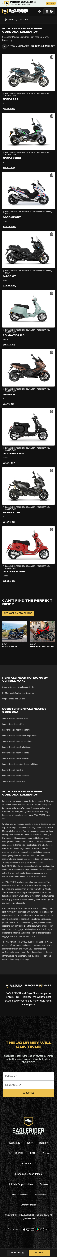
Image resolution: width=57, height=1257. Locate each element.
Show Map (16, 1253)
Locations (14, 1143)
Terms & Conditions (19, 1195)
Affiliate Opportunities (21, 1184)
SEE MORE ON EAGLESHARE (18, 613)
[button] (28, 82)
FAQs (33, 1153)
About (46, 1153)
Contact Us (28, 1164)
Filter (40, 1253)
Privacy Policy (40, 1195)
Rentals (43, 1143)
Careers (44, 1184)
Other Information (28, 1205)
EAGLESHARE (15, 1153)
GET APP (50, 3)
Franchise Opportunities (28, 1174)
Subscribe (28, 1093)
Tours (30, 1143)
